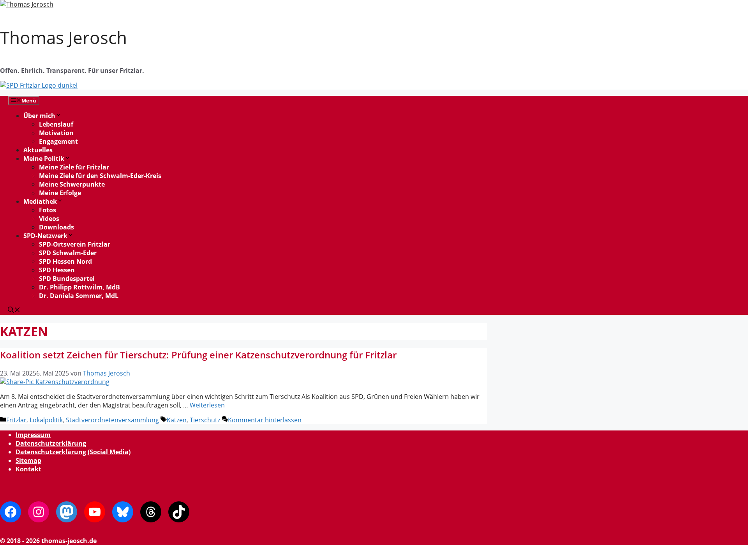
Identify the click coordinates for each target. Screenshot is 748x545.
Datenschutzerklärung (51, 443)
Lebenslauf (56, 124)
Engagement (58, 141)
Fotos (47, 210)
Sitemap (28, 460)
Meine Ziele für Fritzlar (74, 167)
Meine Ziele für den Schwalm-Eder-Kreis (100, 175)
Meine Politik (43, 158)
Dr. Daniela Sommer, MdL (78, 295)
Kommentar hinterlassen (265, 420)
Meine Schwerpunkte (72, 184)
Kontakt (28, 469)
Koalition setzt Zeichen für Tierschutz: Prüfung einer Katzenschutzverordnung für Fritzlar (198, 354)
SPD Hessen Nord (65, 261)
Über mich (39, 115)
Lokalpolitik (46, 420)
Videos (49, 218)
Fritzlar (16, 420)
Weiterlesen (207, 405)
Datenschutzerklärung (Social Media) (73, 452)
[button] (14, 310)
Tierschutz (205, 420)
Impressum (33, 434)
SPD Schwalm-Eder (68, 253)
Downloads (56, 227)
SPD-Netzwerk (45, 235)
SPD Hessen (57, 270)
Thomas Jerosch (63, 37)
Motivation (56, 133)
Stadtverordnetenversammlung (112, 420)
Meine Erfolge (60, 193)
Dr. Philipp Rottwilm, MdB (79, 287)
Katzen (177, 420)
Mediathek (40, 201)
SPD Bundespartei (67, 278)
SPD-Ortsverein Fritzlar (74, 244)
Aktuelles (38, 150)
